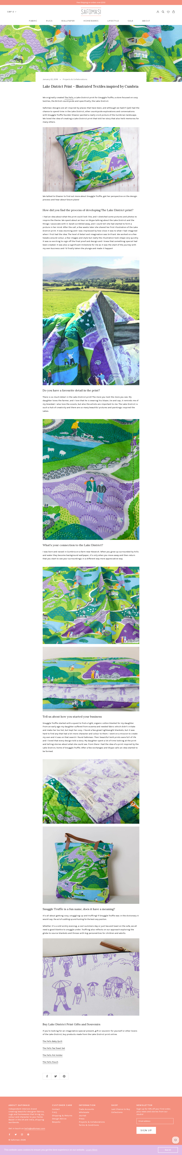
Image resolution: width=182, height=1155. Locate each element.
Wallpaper (68, 21)
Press (81, 1118)
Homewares (91, 21)
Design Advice (59, 1118)
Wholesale (84, 1112)
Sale (130, 21)
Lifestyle (113, 21)
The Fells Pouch (50, 1062)
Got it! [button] (168, 1150)
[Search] (163, 11)
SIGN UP (146, 1130)
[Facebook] (9, 1134)
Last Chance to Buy (120, 1109)
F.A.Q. (54, 1112)
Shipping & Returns (62, 1115)
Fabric (33, 21)
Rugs (49, 21)
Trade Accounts (86, 1109)
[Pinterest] (28, 1134)
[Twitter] (16, 1134)
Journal (82, 1115)
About (146, 21)
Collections (117, 1112)
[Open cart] (173, 11)
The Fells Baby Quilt (52, 1041)
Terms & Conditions (89, 1125)
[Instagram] (22, 1134)
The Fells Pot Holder (53, 1055)
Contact (56, 1109)
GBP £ (10, 12)
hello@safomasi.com (34, 1128)
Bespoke (56, 1122)
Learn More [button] (91, 1150)
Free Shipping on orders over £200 (91, 2)
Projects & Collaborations (92, 1122)
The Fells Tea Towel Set (54, 1048)
